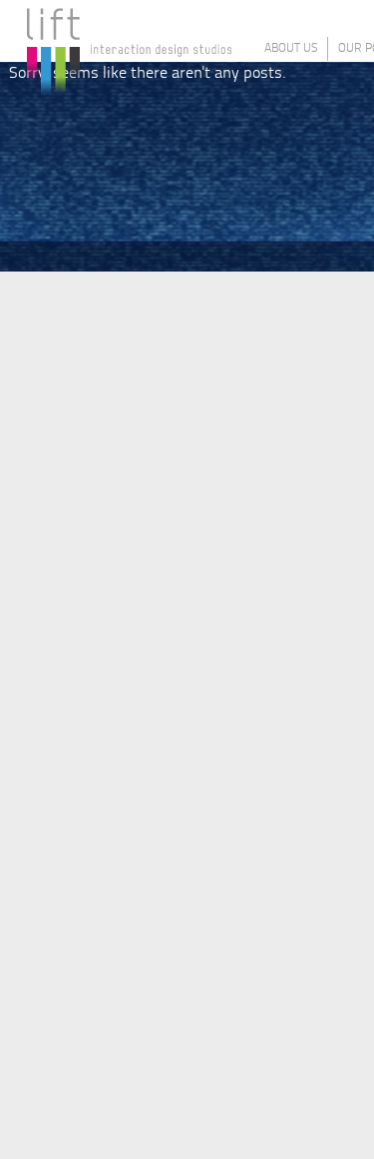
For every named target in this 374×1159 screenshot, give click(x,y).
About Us (290, 49)
